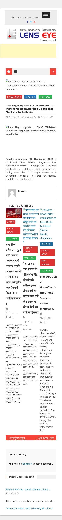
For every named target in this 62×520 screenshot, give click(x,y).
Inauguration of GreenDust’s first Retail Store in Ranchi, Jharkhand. (48, 292)
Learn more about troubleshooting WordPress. (29, 508)
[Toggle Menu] (45, 15)
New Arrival (45, 262)
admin (33, 117)
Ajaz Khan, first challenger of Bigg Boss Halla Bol (44, 438)
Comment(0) (47, 117)
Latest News (14, 97)
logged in (27, 463)
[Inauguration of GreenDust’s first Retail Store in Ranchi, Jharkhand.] (48, 224)
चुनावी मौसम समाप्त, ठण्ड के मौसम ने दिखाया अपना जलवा (17, 438)
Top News (45, 97)
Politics (30, 97)
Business (46, 244)
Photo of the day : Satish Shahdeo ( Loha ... (28, 489)
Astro (10, 222)
